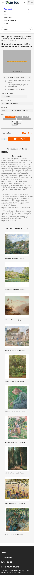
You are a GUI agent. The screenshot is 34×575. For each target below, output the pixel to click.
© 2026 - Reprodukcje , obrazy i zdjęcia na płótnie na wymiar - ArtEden (16, 571)
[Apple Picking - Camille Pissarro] (17, 519)
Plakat (6, 15)
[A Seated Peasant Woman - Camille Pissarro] (17, 397)
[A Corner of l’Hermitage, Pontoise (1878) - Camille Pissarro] (17, 244)
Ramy (6, 23)
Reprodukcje (8, 9)
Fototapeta (8, 17)
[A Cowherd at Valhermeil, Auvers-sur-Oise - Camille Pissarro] (17, 274)
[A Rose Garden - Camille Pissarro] (17, 366)
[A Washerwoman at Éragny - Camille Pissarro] (17, 427)
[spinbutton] (2, 139)
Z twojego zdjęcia (10, 20)
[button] (4, 139)
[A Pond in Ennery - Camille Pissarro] (17, 335)
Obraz (6, 12)
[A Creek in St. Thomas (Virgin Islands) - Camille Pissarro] (17, 305)
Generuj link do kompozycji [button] (14, 77)
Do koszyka (19, 139)
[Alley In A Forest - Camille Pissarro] (17, 458)
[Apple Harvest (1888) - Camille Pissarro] (17, 489)
